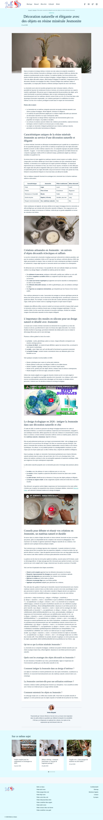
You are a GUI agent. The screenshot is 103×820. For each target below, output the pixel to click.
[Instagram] (96, 4)
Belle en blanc (41, 787)
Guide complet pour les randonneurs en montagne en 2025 (23, 761)
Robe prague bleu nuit (43, 792)
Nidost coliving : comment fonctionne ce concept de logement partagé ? (50, 761)
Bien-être (44, 4)
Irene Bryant (51, 712)
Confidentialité (94, 787)
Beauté (36, 4)
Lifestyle (51, 4)
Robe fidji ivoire (41, 794)
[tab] (48, 771)
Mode (58, 4)
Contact (96, 794)
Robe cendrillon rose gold (44, 810)
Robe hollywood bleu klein (44, 800)
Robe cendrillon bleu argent (44, 802)
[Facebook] (84, 4)
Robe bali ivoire (41, 789)
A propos (95, 797)
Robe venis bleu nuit (42, 797)
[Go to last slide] (14, 755)
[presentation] (24, 748)
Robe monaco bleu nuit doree (45, 807)
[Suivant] (89, 755)
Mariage (29, 4)
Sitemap (96, 789)
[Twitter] (92, 4)
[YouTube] (88, 4)
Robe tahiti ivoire (41, 805)
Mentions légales (93, 792)
